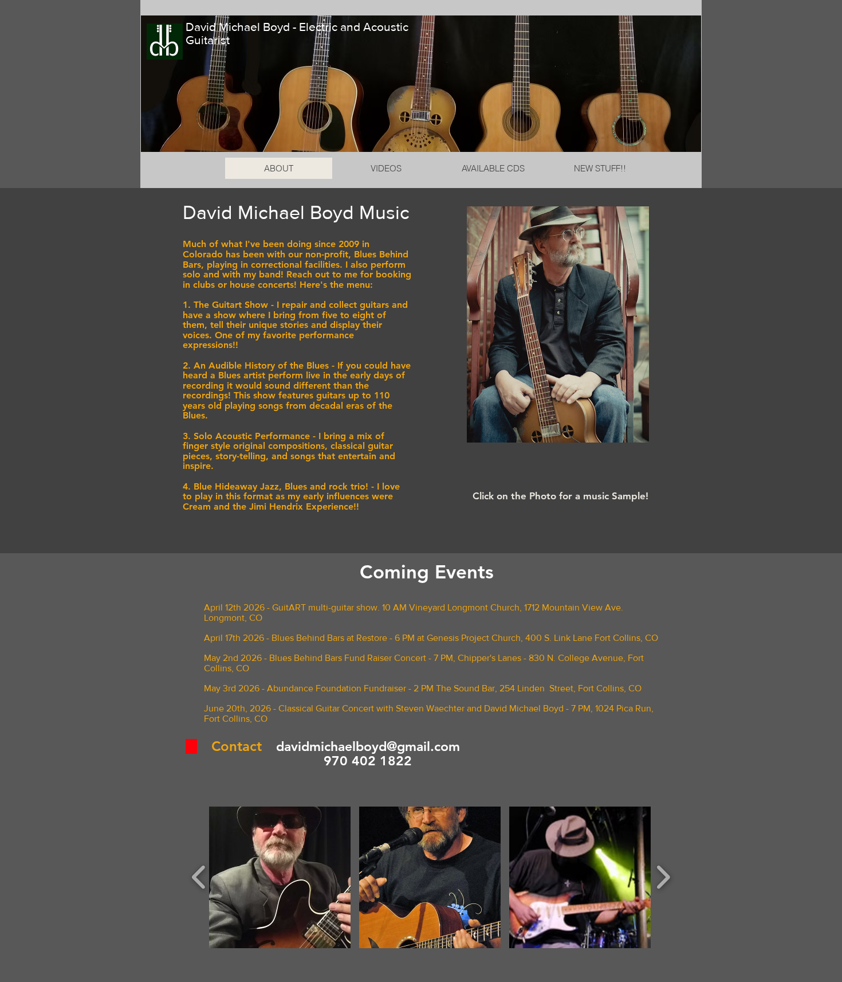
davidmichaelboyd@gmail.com (368, 746)
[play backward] (199, 877)
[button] (280, 877)
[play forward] (663, 877)
